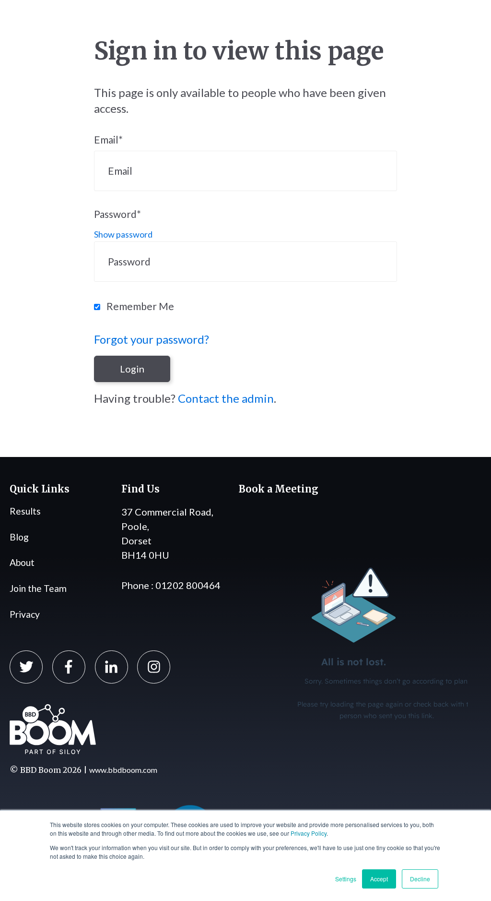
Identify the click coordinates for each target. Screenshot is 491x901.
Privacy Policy (309, 833)
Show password (123, 234)
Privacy (25, 614)
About (22, 562)
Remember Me (140, 306)
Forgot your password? (151, 339)
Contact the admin (226, 398)
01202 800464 (188, 585)
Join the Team (38, 588)
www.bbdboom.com (123, 769)
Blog (19, 536)
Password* (117, 214)
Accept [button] (379, 879)
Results (25, 511)
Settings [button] (345, 879)
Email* (108, 139)
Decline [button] (420, 879)
